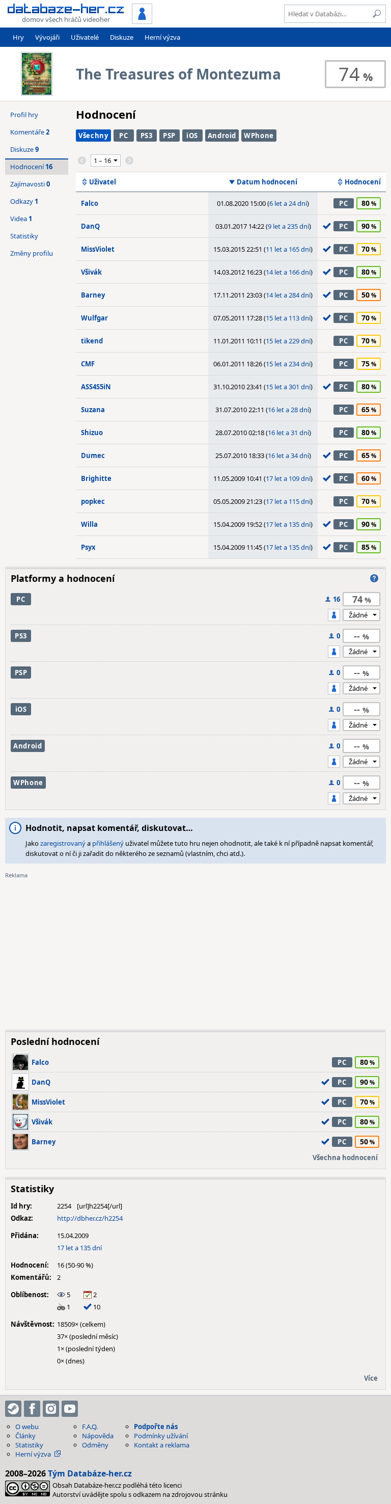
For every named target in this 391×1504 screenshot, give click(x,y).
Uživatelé (85, 37)
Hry (18, 37)
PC (123, 135)
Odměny (95, 1444)
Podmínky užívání (161, 1435)
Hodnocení (363, 181)
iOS (192, 135)
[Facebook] (32, 1409)
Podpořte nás (156, 1426)
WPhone (259, 135)
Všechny (93, 135)
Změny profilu (31, 253)
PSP (169, 135)
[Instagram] (51, 1409)
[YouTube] (70, 1409)
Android (222, 135)
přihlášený (108, 843)
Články (25, 1435)
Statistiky (24, 235)
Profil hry (24, 114)
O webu (27, 1426)
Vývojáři (47, 37)
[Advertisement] (195, 950)
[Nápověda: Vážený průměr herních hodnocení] (374, 578)
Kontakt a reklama (161, 1444)
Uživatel (102, 181)
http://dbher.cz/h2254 (90, 1218)
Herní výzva (162, 37)
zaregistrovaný (63, 843)
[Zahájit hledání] (377, 14)
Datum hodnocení (267, 181)
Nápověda (98, 1435)
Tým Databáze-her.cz (90, 1473)
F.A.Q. (90, 1426)
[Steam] (13, 1409)
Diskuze (121, 37)
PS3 (147, 135)
